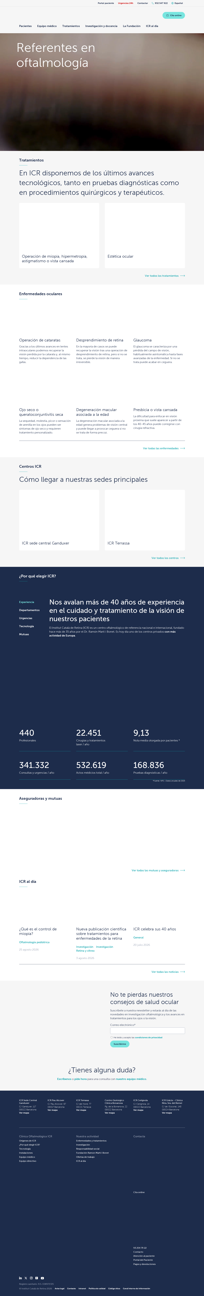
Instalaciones (26, 1153)
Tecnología (26, 626)
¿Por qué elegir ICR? (29, 1145)
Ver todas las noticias (165, 971)
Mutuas (24, 634)
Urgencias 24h (125, 3)
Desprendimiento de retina (99, 340)
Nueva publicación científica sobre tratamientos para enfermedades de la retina (101, 934)
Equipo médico (47, 26)
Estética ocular (120, 256)
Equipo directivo (27, 1161)
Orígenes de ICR (27, 1141)
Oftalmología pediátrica (34, 942)
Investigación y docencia (101, 26)
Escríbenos (64, 1078)
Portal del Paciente (143, 1260)
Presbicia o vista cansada (155, 410)
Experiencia (26, 602)
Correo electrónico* (122, 1024)
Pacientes (25, 26)
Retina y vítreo (85, 950)
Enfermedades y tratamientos (91, 1141)
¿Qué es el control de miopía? (38, 931)
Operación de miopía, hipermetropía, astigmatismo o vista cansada (54, 258)
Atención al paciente (144, 1256)
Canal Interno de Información (136, 1288)
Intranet (82, 1288)
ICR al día (152, 26)
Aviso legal (59, 1288)
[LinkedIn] (20, 1278)
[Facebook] (36, 1278)
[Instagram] (31, 1278)
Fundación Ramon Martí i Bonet (92, 1153)
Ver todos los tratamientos (162, 275)
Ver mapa (24, 1113)
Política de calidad (97, 1288)
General (138, 937)
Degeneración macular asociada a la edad (96, 412)
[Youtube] (42, 1278)
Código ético (114, 1288)
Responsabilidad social (87, 1149)
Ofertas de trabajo (85, 1157)
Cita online (176, 15)
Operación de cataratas (39, 340)
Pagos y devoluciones (144, 1264)
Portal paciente (106, 3)
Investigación (84, 946)
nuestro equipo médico (131, 1078)
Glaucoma (142, 340)
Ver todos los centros (165, 557)
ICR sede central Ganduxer (45, 543)
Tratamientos (71, 26)
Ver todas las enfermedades (161, 448)
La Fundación (131, 26)
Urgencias (25, 618)
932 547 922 (161, 3)
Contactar (142, 3)
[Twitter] (26, 1278)
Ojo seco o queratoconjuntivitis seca (41, 412)
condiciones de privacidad (148, 1037)
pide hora (80, 1078)
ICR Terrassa (119, 543)
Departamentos (29, 610)
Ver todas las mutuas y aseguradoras (155, 870)
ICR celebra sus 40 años (154, 929)
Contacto (138, 1252)
